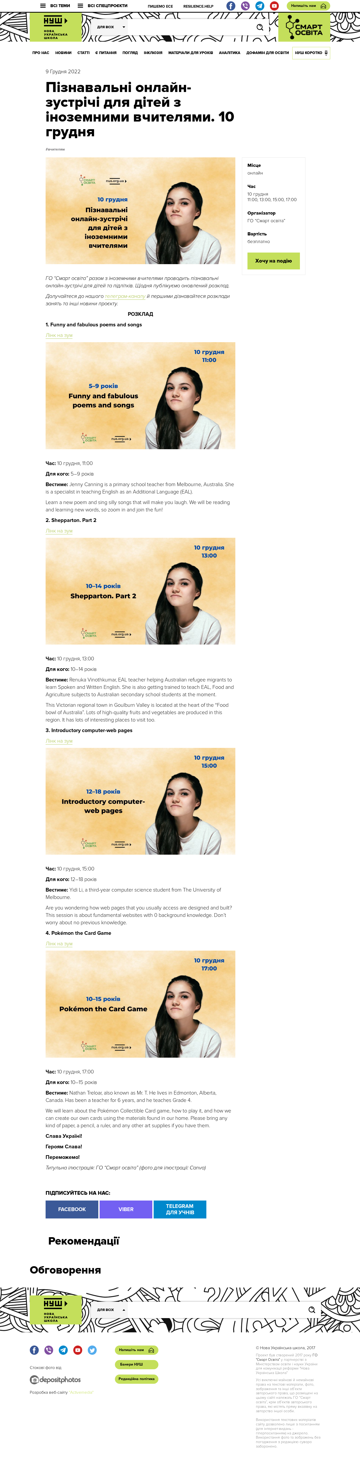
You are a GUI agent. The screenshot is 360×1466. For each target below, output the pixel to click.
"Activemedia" (81, 1392)
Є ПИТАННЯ (105, 53)
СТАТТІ (83, 53)
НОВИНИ (63, 53)
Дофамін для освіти (267, 53)
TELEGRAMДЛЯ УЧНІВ (180, 1209)
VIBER (126, 1209)
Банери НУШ (131, 1364)
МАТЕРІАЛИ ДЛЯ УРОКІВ (190, 53)
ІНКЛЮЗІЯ (153, 53)
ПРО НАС (40, 53)
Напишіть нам (303, 5)
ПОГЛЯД (130, 53)
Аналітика (229, 53)
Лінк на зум (59, 335)
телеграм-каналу (125, 296)
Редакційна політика (137, 1379)
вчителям (56, 149)
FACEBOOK (72, 1209)
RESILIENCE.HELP (198, 6)
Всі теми (60, 5)
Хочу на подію (273, 261)
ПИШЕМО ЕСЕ (160, 6)
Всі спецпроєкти (108, 5)
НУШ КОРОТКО (308, 53)
